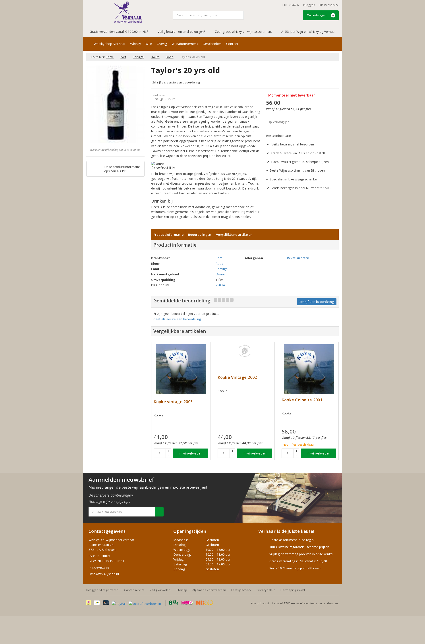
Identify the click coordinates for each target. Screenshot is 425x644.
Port (123, 57)
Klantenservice (329, 5)
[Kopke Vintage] (244, 351)
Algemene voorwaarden (209, 590)
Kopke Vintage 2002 (237, 377)
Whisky (135, 43)
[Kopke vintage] (181, 369)
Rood (170, 57)
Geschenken (212, 43)
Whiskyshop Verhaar (110, 43)
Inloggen (309, 5)
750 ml (221, 285)
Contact (232, 43)
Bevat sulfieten (298, 258)
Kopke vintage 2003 (173, 401)
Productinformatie (168, 234)
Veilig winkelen (160, 590)
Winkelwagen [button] (320, 15)
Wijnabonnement (185, 43)
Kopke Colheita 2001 (302, 399)
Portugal (138, 57)
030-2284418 (290, 5)
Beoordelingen (199, 234)
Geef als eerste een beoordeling (177, 319)
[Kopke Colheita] (308, 369)
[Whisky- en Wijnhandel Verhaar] (128, 12)
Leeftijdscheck (241, 590)
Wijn (148, 43)
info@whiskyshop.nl (104, 574)
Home (110, 57)
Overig (162, 43)
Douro (155, 57)
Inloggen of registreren (102, 590)
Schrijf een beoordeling (316, 302)
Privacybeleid (266, 590)
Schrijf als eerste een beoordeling (176, 82)
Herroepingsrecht (292, 590)
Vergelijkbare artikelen (234, 234)
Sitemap (181, 590)
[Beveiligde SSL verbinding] (187, 602)
